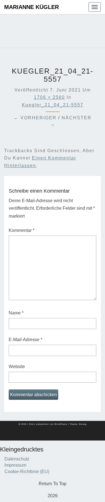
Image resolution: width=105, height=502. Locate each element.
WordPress (61, 424)
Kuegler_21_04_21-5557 (52, 104)
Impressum (15, 465)
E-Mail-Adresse (25, 339)
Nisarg (83, 424)
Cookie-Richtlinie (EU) (26, 471)
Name (16, 313)
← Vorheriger (35, 117)
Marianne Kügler (31, 7)
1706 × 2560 (49, 97)
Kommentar (21, 230)
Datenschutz (16, 459)
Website (17, 366)
